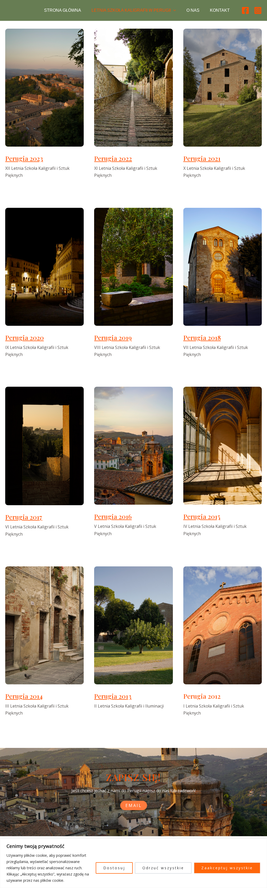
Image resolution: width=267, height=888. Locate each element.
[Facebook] (245, 10)
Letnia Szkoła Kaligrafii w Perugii (131, 10)
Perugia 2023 (24, 158)
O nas (192, 10)
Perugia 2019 (113, 337)
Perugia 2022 (113, 158)
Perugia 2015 (201, 516)
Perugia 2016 (113, 516)
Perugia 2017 (23, 516)
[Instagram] (258, 10)
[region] (133, 863)
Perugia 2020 (24, 337)
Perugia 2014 (24, 696)
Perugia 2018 (202, 337)
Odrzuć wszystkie (163, 867)
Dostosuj (114, 867)
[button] (173, 10)
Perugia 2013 (112, 696)
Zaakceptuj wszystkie (227, 867)
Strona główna (62, 10)
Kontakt (220, 10)
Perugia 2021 (202, 158)
